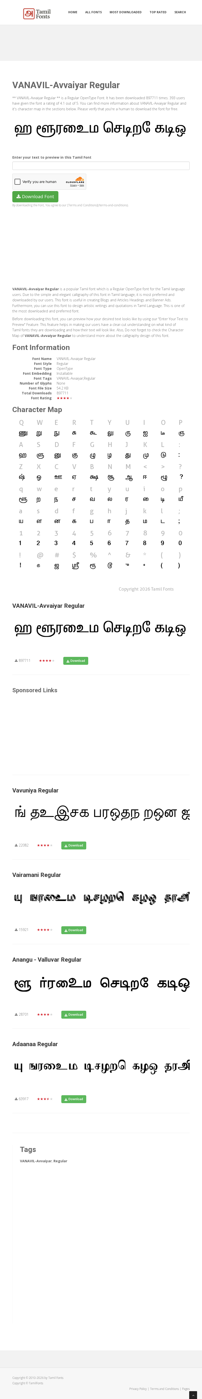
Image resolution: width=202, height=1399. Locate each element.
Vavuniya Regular (35, 790)
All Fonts (93, 12)
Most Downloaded (126, 12)
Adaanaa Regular (35, 1044)
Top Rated (158, 12)
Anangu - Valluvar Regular (47, 959)
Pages (186, 1389)
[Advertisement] (102, 41)
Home (72, 12)
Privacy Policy (138, 1389)
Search (180, 12)
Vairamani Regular (36, 875)
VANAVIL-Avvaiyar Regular (48, 605)
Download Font (37, 196)
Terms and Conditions (164, 1389)
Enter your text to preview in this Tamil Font (51, 157)
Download (77, 661)
